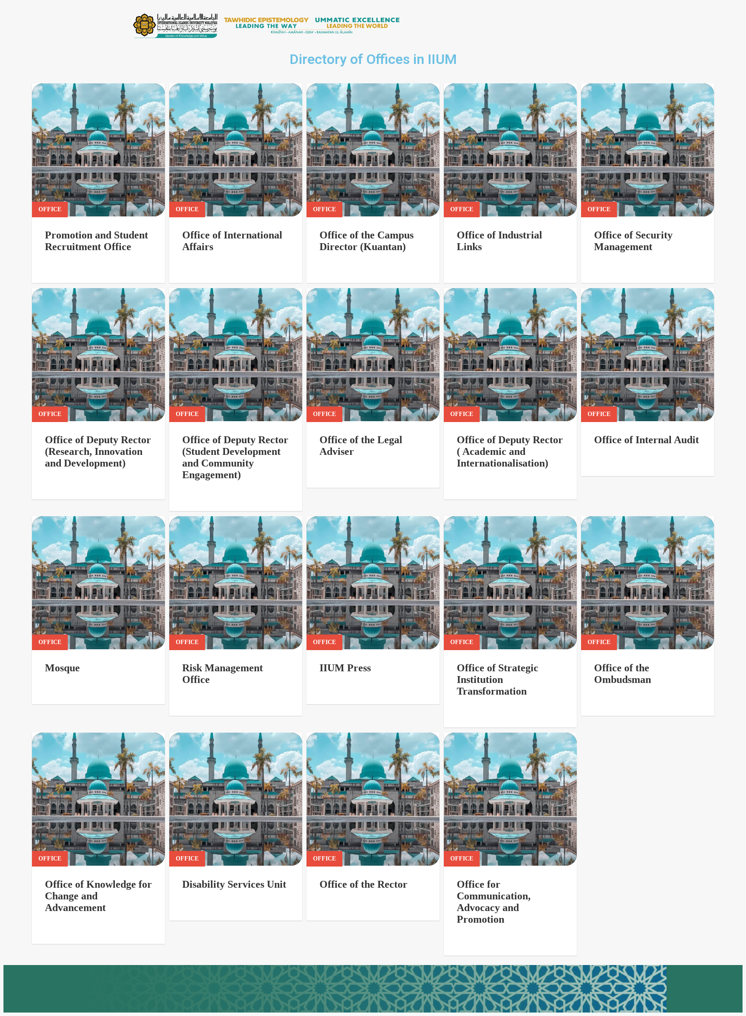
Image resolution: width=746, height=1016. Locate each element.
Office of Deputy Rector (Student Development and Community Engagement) (235, 457)
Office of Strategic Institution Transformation (497, 679)
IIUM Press (345, 667)
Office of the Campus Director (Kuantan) (366, 240)
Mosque (62, 667)
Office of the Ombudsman (622, 673)
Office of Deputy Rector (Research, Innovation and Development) (98, 451)
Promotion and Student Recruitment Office (96, 240)
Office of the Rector (363, 884)
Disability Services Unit (234, 884)
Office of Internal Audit (646, 439)
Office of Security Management (633, 240)
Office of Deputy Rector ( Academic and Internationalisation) (510, 451)
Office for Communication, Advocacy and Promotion (494, 902)
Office (49, 209)
